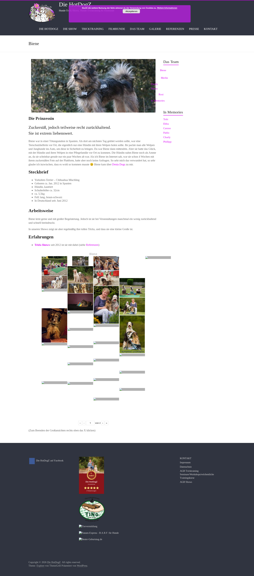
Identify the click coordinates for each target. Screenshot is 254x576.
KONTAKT (211, 28)
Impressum (185, 462)
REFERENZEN (175, 28)
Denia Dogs (118, 164)
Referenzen (92, 244)
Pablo (166, 132)
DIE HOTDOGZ (48, 28)
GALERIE (155, 28)
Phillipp (167, 141)
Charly (167, 137)
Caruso (167, 128)
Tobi (165, 119)
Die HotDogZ (75, 4)
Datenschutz (186, 467)
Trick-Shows (42, 244)
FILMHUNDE (117, 28)
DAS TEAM (137, 28)
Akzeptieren (131, 11)
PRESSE (194, 28)
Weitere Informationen (167, 8)
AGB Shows (186, 482)
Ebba (166, 123)
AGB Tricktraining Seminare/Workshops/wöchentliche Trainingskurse (197, 474)
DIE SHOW (70, 28)
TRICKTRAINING (93, 28)
